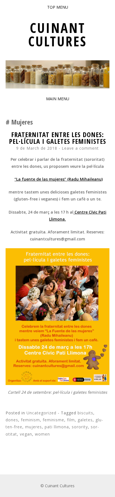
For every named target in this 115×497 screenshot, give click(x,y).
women (42, 434)
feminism (30, 419)
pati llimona (57, 426)
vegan (26, 434)
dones (12, 419)
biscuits (85, 412)
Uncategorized (41, 412)
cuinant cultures (57, 34)
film (71, 419)
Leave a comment (80, 148)
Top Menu (57, 7)
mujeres (33, 426)
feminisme (53, 419)
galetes (85, 419)
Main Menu (57, 98)
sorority (80, 426)
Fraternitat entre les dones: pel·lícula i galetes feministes (57, 138)
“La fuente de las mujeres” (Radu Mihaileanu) (59, 179)
